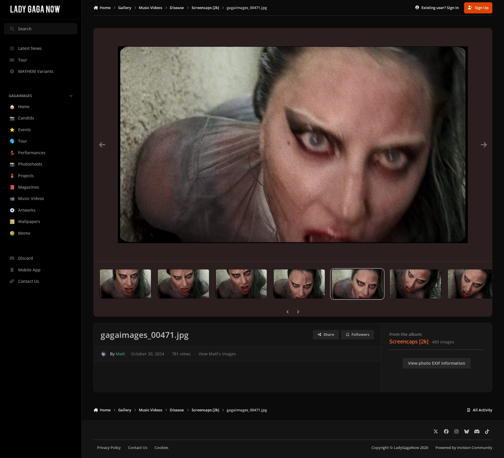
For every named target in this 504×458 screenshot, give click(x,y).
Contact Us (137, 447)
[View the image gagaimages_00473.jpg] (241, 284)
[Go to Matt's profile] (104, 354)
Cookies (161, 447)
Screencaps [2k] (408, 341)
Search (25, 28)
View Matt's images (217, 354)
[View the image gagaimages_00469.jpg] (473, 284)
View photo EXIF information (436, 363)
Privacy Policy (109, 447)
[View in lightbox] (293, 144)
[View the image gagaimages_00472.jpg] (299, 284)
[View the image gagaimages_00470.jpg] (415, 284)
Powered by (463, 447)
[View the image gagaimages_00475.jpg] (125, 284)
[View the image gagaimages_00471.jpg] (357, 284)
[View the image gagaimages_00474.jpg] (183, 284)
